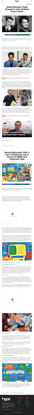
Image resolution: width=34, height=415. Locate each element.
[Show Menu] (2, 1)
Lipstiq (19, 402)
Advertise (27, 401)
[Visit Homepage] (17, 1)
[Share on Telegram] (29, 34)
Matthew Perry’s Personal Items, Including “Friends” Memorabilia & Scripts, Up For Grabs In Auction (16, 78)
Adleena (12, 161)
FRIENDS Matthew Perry (5, 145)
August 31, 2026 (16, 161)
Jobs (26, 402)
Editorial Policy (27, 403)
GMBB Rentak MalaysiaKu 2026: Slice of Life (18, 392)
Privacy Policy (27, 406)
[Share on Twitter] (28, 34)
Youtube (6, 138)
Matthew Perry (12, 145)
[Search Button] (31, 1)
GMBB (3, 392)
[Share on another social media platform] (31, 34)
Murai (18, 401)
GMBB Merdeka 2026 (8, 392)
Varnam (19, 403)
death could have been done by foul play (10, 40)
